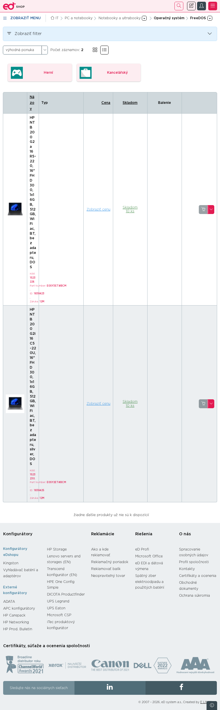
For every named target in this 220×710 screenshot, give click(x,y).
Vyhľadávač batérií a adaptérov (20, 573)
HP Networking (16, 622)
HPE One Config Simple (60, 585)
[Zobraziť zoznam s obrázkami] (104, 50)
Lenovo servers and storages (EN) (63, 559)
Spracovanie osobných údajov (193, 552)
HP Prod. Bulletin (17, 629)
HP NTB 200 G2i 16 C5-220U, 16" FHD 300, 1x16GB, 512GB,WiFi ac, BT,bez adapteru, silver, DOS (33, 387)
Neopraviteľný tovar (108, 575)
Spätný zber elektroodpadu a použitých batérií (149, 581)
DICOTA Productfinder (66, 594)
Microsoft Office (149, 556)
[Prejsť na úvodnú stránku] (14, 6)
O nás (185, 534)
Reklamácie (102, 534)
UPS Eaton (56, 608)
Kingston (10, 563)
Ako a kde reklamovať (100, 552)
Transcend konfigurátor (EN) (62, 572)
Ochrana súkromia (194, 595)
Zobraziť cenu (98, 209)
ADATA (9, 601)
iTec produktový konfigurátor (61, 625)
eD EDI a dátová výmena (149, 566)
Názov (32, 102)
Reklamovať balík (106, 569)
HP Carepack (14, 615)
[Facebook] (181, 688)
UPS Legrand (58, 601)
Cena (105, 102)
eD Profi (142, 549)
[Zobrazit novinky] (212, 705)
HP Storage (57, 549)
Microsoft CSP (59, 615)
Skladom (130, 102)
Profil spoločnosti (194, 562)
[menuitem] (22, 563)
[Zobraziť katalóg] (95, 50)
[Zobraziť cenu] (203, 209)
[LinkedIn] (110, 688)
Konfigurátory (17, 534)
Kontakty (187, 569)
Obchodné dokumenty (188, 585)
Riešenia (143, 534)
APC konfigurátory (19, 608)
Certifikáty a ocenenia (197, 575)
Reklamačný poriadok (109, 562)
